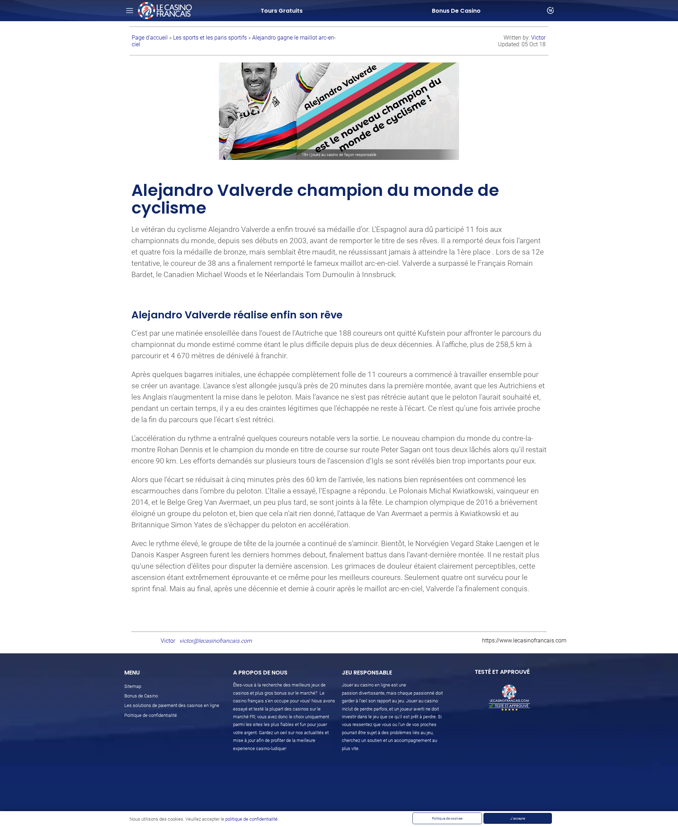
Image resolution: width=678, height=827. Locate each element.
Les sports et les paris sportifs (210, 37)
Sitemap (132, 686)
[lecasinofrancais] (165, 10)
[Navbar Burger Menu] (129, 10)
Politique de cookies (447, 818)
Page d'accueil (150, 37)
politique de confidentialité (251, 819)
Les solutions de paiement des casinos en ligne (171, 705)
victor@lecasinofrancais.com (215, 640)
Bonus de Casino (141, 696)
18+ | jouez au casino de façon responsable (339, 154)
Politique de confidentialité (150, 715)
